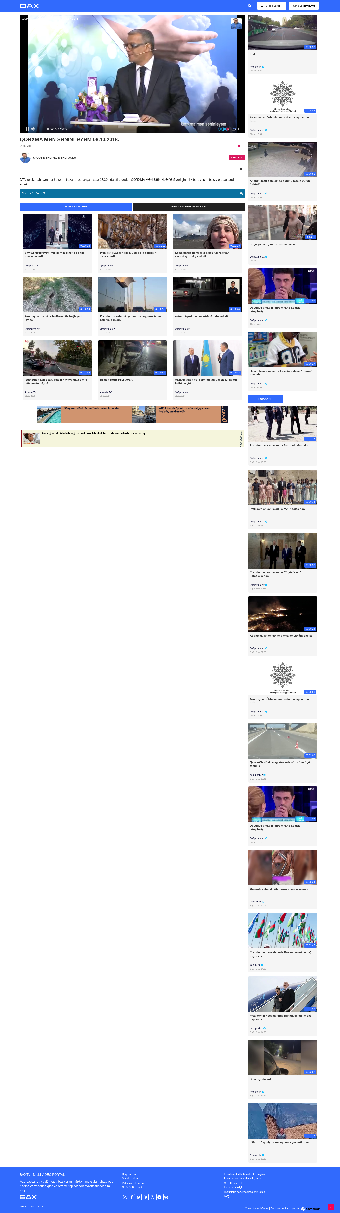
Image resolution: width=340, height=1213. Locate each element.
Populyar (265, 398)
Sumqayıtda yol (260, 1079)
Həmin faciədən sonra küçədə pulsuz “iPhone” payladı (281, 372)
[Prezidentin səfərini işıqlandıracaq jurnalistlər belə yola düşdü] (132, 294)
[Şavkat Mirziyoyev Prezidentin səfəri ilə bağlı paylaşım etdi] (57, 231)
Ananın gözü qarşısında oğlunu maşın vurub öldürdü (280, 182)
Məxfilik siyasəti (233, 1183)
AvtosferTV (30, 392)
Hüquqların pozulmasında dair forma (244, 1191)
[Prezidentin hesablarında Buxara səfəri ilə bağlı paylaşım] (282, 930)
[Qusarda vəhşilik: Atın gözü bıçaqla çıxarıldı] (282, 867)
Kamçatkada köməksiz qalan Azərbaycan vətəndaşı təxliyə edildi (202, 254)
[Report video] (241, 169)
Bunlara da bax (76, 206)
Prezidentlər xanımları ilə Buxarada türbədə (279, 445)
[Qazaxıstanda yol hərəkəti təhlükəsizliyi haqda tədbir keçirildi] (207, 357)
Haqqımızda (129, 1174)
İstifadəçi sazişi (233, 1187)
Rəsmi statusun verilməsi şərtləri (242, 1178)
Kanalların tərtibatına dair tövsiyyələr (245, 1174)
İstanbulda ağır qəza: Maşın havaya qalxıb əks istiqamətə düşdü (56, 381)
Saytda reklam (130, 1178)
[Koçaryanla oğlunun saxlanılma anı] (282, 222)
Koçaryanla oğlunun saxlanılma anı (273, 244)
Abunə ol (237, 157)
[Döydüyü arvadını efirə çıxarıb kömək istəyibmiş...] (282, 285)
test (252, 54)
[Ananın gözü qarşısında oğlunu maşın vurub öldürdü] (282, 159)
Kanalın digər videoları (188, 206)
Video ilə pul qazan (133, 1183)
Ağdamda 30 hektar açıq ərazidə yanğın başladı (281, 635)
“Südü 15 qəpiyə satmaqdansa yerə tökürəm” (280, 1142)
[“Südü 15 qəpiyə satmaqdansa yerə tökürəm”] (282, 1120)
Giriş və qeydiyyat (304, 5)
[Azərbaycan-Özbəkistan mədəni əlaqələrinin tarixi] (282, 95)
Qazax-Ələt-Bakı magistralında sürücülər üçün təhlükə (281, 764)
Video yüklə (272, 5)
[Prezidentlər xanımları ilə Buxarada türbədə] (282, 423)
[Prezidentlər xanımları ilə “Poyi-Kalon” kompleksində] (282, 550)
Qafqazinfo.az (32, 265)
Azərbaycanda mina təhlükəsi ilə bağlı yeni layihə (53, 318)
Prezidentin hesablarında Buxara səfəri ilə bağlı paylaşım (281, 954)
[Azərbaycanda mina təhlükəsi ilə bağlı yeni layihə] (57, 294)
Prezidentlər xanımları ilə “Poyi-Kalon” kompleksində (275, 574)
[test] (282, 32)
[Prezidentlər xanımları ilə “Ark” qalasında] (282, 487)
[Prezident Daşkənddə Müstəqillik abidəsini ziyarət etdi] (132, 231)
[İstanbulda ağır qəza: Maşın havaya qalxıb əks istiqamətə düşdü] (57, 357)
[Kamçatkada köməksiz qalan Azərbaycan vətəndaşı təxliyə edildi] (207, 231)
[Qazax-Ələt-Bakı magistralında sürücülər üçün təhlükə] (282, 740)
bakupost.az (256, 775)
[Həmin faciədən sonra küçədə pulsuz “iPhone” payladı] (282, 349)
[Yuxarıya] (331, 1207)
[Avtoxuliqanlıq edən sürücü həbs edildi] (207, 294)
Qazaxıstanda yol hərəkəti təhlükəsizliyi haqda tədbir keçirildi (206, 381)
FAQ (226, 1196)
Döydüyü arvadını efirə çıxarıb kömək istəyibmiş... (275, 309)
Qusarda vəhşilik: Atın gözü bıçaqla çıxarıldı (279, 888)
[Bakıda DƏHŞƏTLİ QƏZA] (132, 357)
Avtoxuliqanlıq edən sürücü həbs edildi (201, 316)
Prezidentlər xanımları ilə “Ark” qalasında (277, 508)
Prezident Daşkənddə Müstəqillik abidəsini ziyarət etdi (128, 254)
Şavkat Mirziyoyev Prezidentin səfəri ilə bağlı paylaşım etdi (55, 254)
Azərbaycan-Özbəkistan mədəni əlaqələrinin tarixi (279, 119)
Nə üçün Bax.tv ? (132, 1187)
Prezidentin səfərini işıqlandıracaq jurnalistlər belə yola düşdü (130, 318)
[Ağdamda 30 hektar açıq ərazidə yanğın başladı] (282, 613)
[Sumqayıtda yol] (282, 1057)
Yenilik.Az (255, 965)
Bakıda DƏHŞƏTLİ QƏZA (116, 379)
